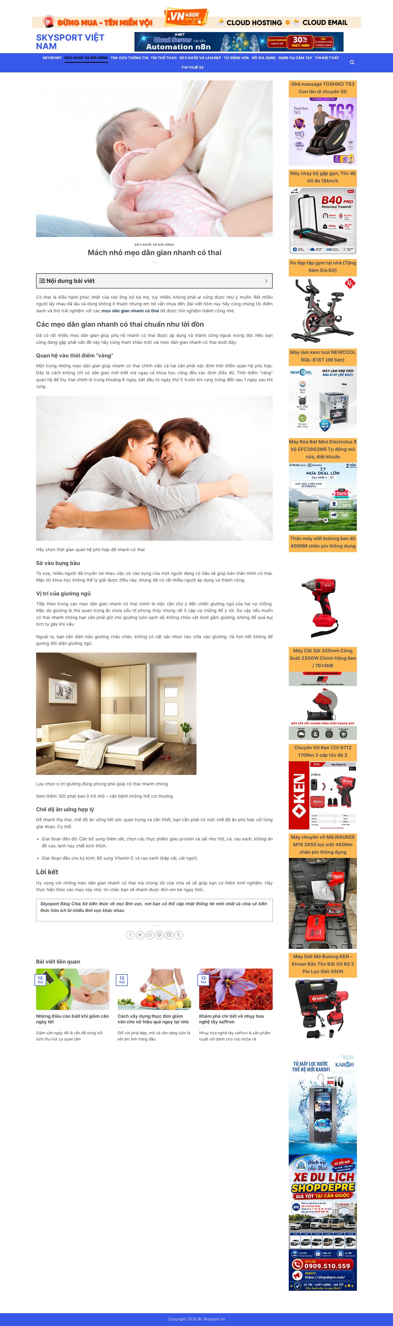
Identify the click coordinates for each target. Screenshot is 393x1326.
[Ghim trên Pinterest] (159, 930)
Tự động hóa (236, 53)
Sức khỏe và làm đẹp (200, 53)
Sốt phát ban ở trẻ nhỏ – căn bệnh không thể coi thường (116, 791)
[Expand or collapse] (266, 276)
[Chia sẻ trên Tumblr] (178, 930)
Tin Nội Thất (327, 53)
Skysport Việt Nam (70, 36)
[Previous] (45, 14)
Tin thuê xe (192, 62)
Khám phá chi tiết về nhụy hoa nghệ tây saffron (231, 1014)
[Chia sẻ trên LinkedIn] (169, 930)
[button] (352, 57)
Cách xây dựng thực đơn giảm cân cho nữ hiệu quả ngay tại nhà (153, 1014)
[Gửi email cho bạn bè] (149, 930)
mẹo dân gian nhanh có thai (130, 306)
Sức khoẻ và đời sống (86, 53)
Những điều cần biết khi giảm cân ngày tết (72, 1014)
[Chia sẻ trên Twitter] (140, 930)
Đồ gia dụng (264, 53)
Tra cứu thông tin (129, 53)
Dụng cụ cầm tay (296, 53)
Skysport (52, 53)
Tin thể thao (164, 53)
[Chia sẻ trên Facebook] (130, 930)
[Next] (347, 14)
